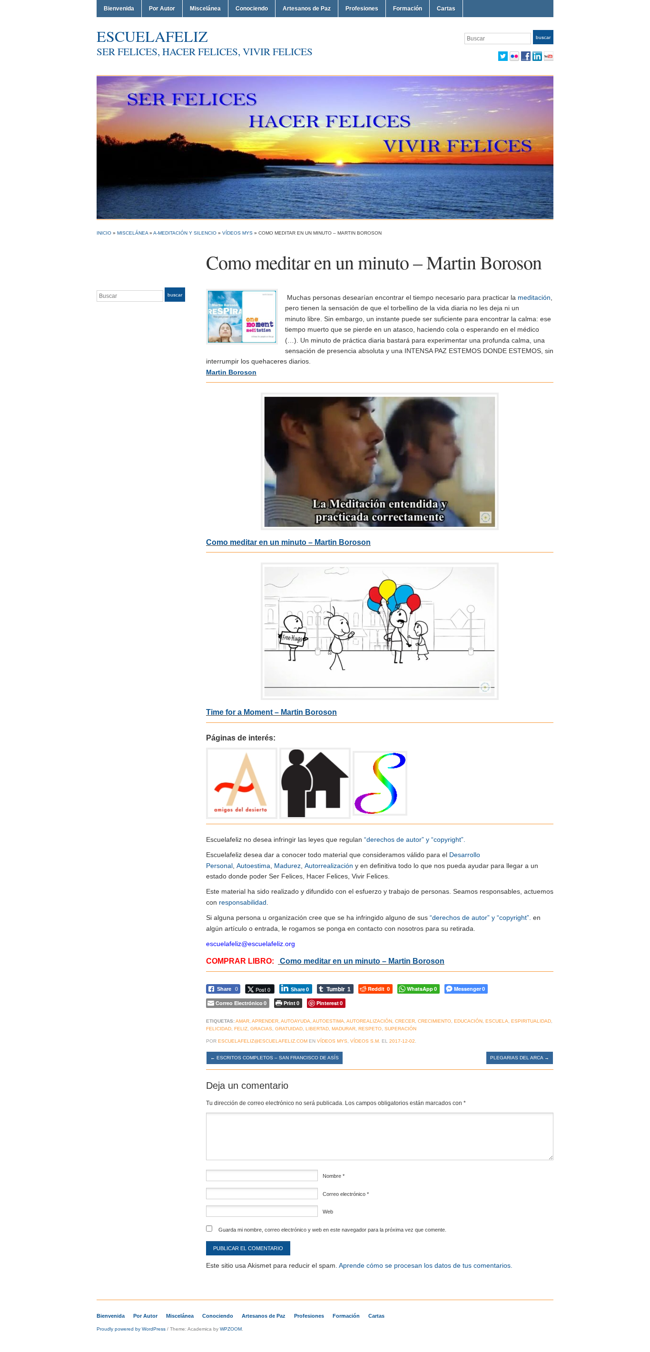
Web (328, 1211)
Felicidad (218, 1028)
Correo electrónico (346, 1194)
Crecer (405, 1021)
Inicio (104, 233)
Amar (242, 1021)
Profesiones (361, 8)
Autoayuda (295, 1021)
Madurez (287, 865)
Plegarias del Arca (519, 1057)
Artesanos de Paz (307, 8)
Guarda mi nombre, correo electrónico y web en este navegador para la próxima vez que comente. (332, 1230)
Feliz (240, 1028)
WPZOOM (231, 1329)
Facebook (526, 56)
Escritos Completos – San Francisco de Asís (274, 1057)
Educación (468, 1021)
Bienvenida (119, 8)
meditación (534, 297)
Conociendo (252, 8)
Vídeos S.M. (365, 1041)
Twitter (503, 56)
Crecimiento (434, 1021)
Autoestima (253, 865)
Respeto (370, 1028)
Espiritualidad (531, 1021)
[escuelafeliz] (325, 147)
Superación (400, 1028)
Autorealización (369, 1021)
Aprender (265, 1021)
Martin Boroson (231, 372)
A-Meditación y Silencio (185, 233)
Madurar (343, 1028)
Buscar (543, 37)
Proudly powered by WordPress (131, 1329)
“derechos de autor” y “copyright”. (414, 839)
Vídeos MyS (237, 233)
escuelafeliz (152, 36)
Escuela (496, 1021)
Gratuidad (289, 1028)
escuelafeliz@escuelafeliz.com (262, 1041)
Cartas (446, 8)
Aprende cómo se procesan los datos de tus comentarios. (425, 1265)
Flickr (514, 56)
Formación (407, 8)
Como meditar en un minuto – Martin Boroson (362, 961)
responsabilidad (242, 902)
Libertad (317, 1028)
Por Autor (162, 8)
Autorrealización (329, 865)
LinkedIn (537, 56)
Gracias (261, 1028)
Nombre (334, 1176)
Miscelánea (205, 8)
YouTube (548, 56)
